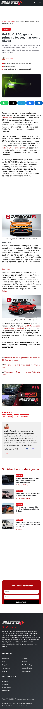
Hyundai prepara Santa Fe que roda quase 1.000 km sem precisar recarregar (27, 480)
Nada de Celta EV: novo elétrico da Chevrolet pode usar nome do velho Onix (28, 524)
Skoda (10, 416)
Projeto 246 (7, 118)
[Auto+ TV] (11, 3)
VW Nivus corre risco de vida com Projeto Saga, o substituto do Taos (27, 509)
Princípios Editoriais (8, 703)
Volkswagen (24, 416)
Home (4, 21)
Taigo (4, 291)
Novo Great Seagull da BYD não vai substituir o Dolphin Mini (28, 495)
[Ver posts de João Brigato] (3, 59)
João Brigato (10, 58)
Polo (4, 148)
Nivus (17, 148)
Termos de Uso (7, 706)
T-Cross (10, 148)
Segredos (11, 21)
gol (4, 416)
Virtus (23, 148)
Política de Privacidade (24, 703)
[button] (35, 3)
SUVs (16, 416)
